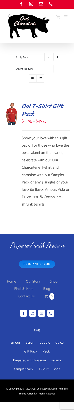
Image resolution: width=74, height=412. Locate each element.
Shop (53, 282)
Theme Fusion (26, 394)
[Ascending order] (57, 57)
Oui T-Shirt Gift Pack (42, 110)
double (45, 343)
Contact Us (26, 296)
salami (56, 360)
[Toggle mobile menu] (66, 17)
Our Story (33, 282)
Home (11, 282)
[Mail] (41, 313)
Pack (46, 351)
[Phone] (50, 313)
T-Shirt (44, 369)
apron (30, 343)
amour (15, 343)
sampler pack (23, 369)
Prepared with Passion (29, 360)
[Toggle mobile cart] (58, 17)
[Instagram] (32, 313)
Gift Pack (30, 351)
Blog (46, 289)
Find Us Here (23, 289)
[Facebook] (23, 313)
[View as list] (40, 78)
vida (57, 369)
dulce (59, 343)
